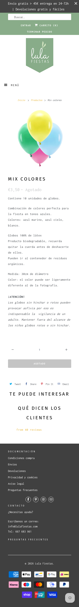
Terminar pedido (39, 31)
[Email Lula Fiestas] (51, 499)
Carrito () (48, 25)
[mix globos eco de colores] (39, 139)
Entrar (26, 25)
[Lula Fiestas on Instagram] (43, 499)
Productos (36, 100)
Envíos (12, 464)
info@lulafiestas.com (22, 526)
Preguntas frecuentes (22, 490)
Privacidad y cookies (22, 477)
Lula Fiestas (44, 563)
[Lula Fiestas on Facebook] (28, 499)
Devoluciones (17, 471)
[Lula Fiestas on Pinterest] (36, 499)
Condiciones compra (21, 458)
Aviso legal (16, 483)
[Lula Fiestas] (39, 57)
